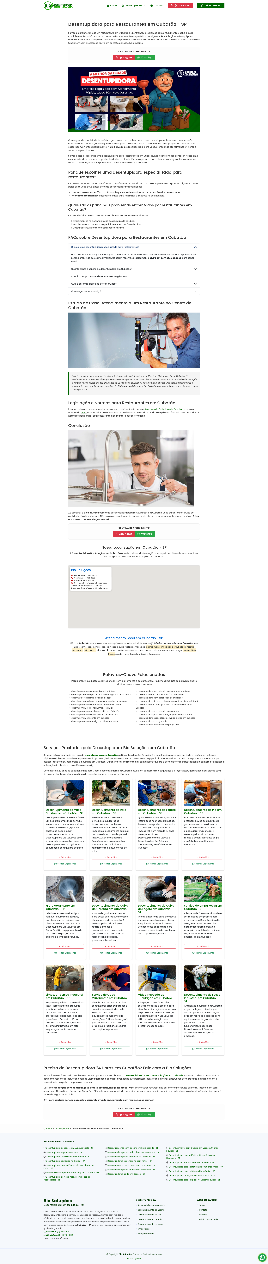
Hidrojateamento (146, 1234)
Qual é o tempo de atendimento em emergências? (99, 276)
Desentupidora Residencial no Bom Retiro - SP (129, 1161)
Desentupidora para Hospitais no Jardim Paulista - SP (194, 1179)
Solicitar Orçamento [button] (66, 863)
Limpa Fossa (143, 1229)
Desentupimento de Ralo (150, 1219)
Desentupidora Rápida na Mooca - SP (64, 1152)
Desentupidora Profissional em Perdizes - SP (67, 1156)
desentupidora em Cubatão (101, 755)
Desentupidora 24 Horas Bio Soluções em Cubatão (154, 1075)
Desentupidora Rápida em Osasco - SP (126, 1174)
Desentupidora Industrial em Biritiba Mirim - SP (191, 1162)
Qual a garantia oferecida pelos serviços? (94, 283)
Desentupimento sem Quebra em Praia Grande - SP (132, 1148)
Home (113, 5)
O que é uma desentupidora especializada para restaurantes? (105, 247)
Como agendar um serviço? (86, 291)
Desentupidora (133, 5)
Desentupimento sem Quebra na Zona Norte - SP (131, 1165)
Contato (158, 5)
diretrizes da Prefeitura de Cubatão (163, 409)
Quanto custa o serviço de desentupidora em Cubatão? (101, 269)
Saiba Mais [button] (66, 857)
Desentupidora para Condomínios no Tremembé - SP (133, 1152)
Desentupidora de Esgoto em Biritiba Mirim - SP (192, 1175)
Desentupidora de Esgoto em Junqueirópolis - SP (70, 1148)
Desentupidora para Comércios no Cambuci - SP (131, 1156)
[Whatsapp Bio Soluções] (262, 1258)
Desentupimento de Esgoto (151, 1210)
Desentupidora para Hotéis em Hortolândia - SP (192, 1171)
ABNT (84, 412)
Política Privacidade (208, 1219)
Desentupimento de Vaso (150, 1224)
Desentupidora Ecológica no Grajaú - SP (65, 1161)
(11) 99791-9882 (59, 1235)
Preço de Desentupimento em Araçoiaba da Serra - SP (72, 1172)
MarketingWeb (134, 1258)
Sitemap (203, 1215)
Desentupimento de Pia (149, 1215)
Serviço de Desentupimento (151, 1205)
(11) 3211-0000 (58, 1231)
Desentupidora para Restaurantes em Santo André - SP (196, 1166)
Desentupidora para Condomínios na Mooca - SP (131, 1169)
